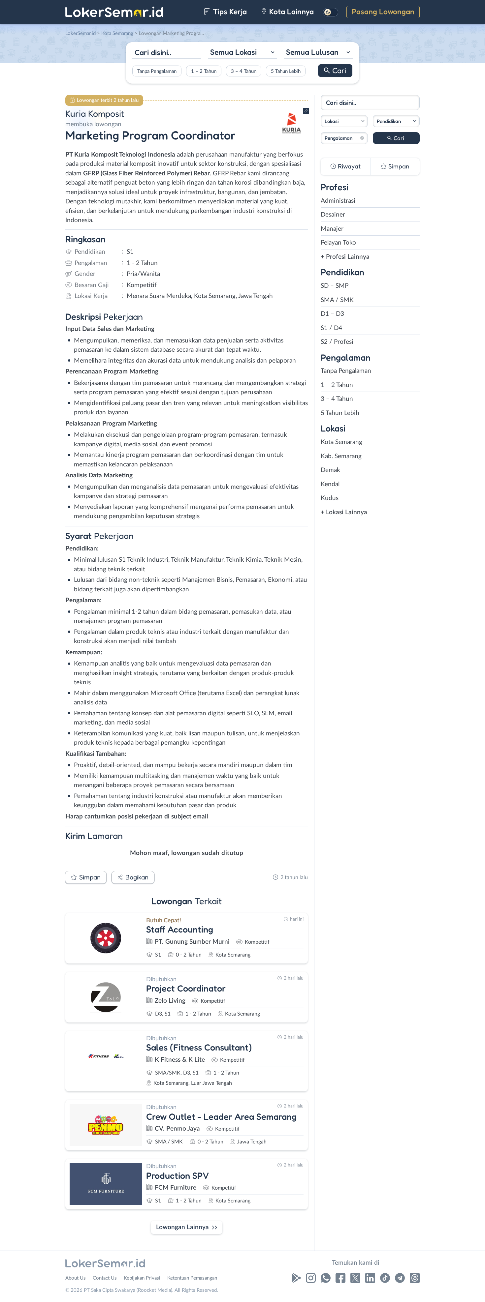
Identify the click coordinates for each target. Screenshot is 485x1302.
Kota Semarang (341, 442)
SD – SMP (334, 286)
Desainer (333, 215)
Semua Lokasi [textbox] (233, 51)
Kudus (330, 498)
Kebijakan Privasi (142, 1278)
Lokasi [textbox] (332, 121)
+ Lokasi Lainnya (344, 512)
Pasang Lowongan (383, 11)
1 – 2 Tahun (203, 71)
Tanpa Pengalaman (157, 71)
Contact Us (105, 1278)
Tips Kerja (229, 11)
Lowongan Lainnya (182, 1227)
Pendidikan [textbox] (389, 121)
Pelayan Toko (338, 243)
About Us (75, 1278)
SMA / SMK (337, 300)
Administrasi (338, 201)
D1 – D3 (332, 314)
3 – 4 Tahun (243, 71)
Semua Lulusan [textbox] (312, 51)
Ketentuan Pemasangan (192, 1278)
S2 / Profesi (337, 342)
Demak (330, 470)
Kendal (330, 484)
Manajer (332, 229)
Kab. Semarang (341, 456)
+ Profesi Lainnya (345, 257)
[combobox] (242, 53)
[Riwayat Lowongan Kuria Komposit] (291, 135)
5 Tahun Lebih (286, 71)
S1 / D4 (331, 328)
